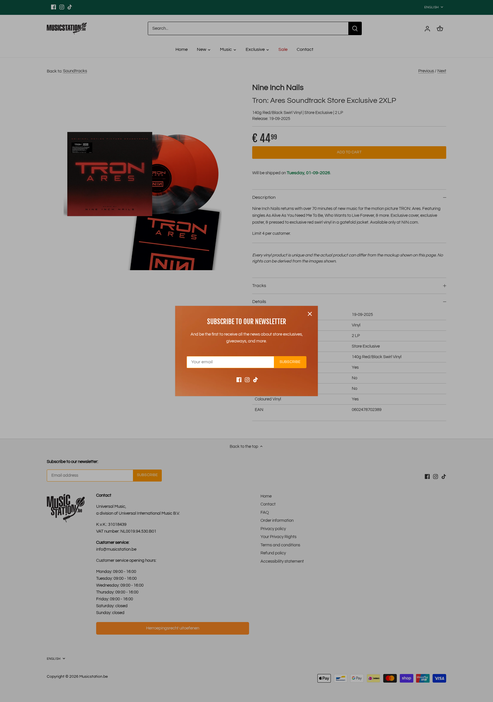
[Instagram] (247, 380)
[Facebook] (239, 380)
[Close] (310, 314)
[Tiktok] (255, 380)
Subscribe (290, 362)
